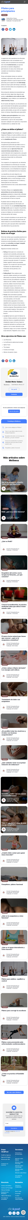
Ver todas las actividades (4, 1198)
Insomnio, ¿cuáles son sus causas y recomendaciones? (14, 795)
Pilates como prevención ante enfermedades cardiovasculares (13, 1043)
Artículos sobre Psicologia (19, 1162)
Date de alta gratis (14, 411)
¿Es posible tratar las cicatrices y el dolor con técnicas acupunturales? (14, 733)
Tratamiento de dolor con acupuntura (11, 700)
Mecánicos (6, 384)
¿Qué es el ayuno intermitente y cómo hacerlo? (13, 948)
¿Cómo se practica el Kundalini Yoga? (13, 1074)
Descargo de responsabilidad (19, 1198)
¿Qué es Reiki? (7, 541)
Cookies (17, 1195)
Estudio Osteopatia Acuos (13, 488)
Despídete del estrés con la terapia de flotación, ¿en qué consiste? (14, 436)
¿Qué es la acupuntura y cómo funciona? (12, 917)
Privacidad (17, 1193)
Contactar (14, 394)
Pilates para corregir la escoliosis (14, 1011)
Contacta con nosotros (4, 1164)
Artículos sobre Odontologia (19, 1166)
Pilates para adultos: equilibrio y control (13, 980)
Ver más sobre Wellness (14, 1092)
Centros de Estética (6, 1185)
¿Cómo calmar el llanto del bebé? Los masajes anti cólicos (14, 669)
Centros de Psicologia (6, 1188)
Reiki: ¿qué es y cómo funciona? (13, 512)
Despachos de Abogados (4, 1192)
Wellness (4, 15)
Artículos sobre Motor (20, 1173)
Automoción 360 (5, 1159)
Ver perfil (14, 389)
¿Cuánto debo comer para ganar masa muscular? (13, 854)
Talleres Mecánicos (6, 1195)
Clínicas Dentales (5, 1190)
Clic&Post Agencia (6, 1155)
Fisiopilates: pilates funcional (12, 448)
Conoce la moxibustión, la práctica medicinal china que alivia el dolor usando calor (14, 442)
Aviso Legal (18, 1191)
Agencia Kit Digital (5, 1157)
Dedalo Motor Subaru (11, 18)
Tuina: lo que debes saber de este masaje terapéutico (13, 432)
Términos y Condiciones (18, 1186)
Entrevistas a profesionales (18, 1153)
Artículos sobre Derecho (19, 1170)
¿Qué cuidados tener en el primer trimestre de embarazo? (14, 764)
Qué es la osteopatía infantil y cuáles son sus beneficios (12, 483)
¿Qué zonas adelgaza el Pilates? (13, 427)
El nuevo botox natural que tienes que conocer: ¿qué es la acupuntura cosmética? (14, 638)
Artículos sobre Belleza (19, 1159)
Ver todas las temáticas (18, 1176)
